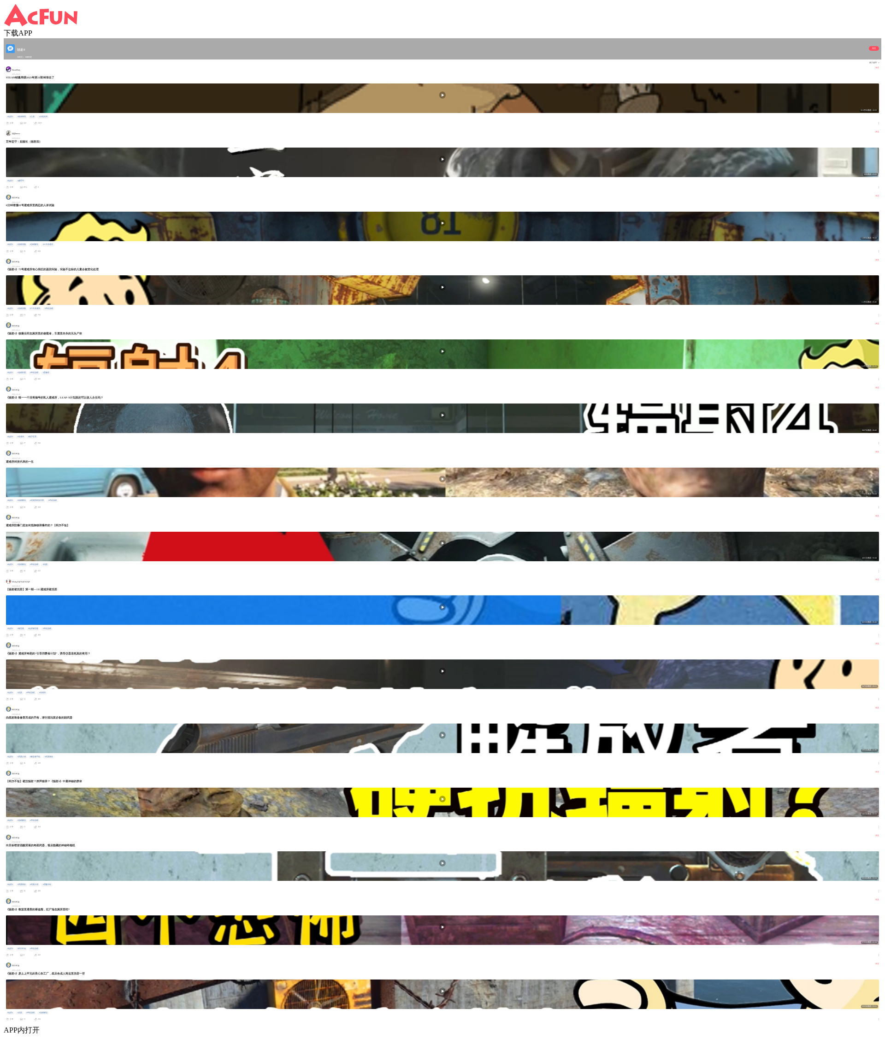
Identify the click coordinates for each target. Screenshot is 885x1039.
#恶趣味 (46, 373)
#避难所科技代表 (37, 500)
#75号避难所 (35, 308)
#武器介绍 (22, 757)
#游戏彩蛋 (22, 373)
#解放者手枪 (35, 757)
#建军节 (21, 181)
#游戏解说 (34, 244)
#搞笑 (45, 564)
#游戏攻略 (22, 244)
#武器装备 (49, 757)
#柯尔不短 (22, 949)
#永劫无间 (43, 117)
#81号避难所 (48, 244)
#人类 (32, 117)
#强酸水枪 (47, 884)
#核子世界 (32, 437)
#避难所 (21, 437)
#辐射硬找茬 (33, 628)
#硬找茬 (21, 628)
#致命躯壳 (22, 117)
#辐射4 (10, 117)
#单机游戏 (49, 308)
